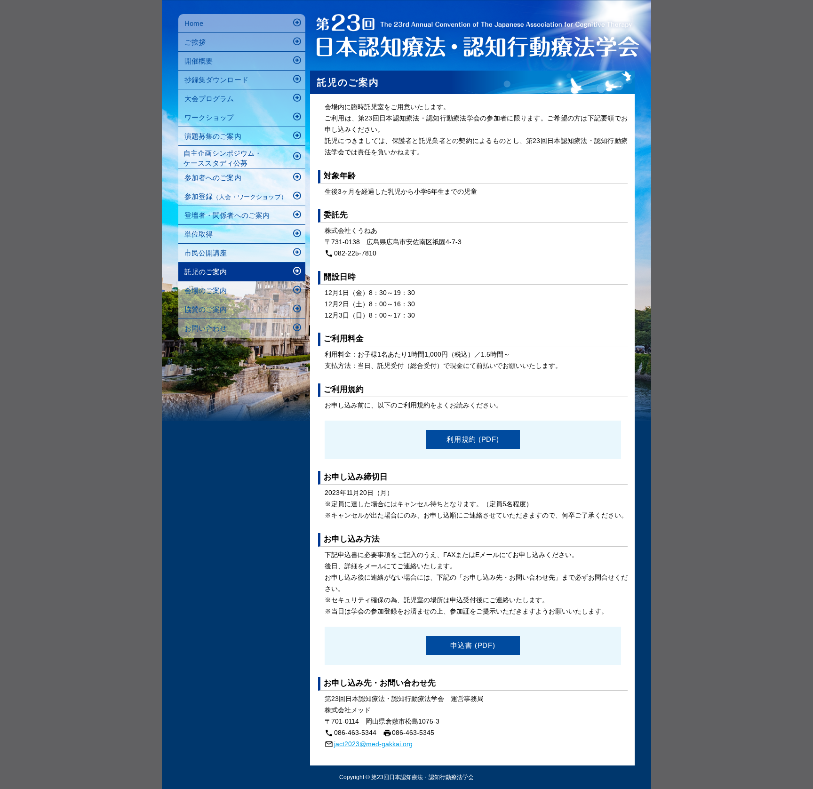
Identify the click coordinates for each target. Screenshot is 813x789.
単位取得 (243, 233)
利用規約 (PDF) (472, 439)
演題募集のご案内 (243, 135)
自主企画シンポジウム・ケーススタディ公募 (242, 157)
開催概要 (243, 60)
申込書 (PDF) (472, 645)
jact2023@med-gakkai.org (373, 744)
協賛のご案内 (243, 308)
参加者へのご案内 (243, 176)
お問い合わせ (243, 327)
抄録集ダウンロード (243, 78)
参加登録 (243, 195)
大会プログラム (243, 97)
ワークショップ (243, 116)
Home (243, 22)
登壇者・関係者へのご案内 (243, 214)
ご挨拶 (243, 41)
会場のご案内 (243, 289)
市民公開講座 (243, 252)
